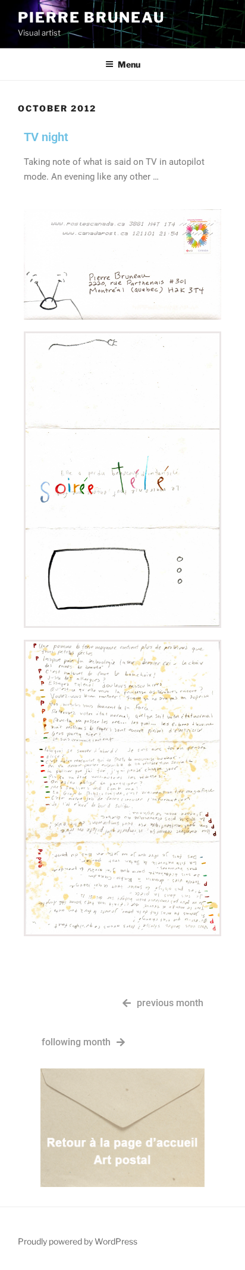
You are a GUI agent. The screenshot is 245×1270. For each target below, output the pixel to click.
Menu (129, 64)
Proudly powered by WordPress (77, 1241)
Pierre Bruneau (91, 17)
